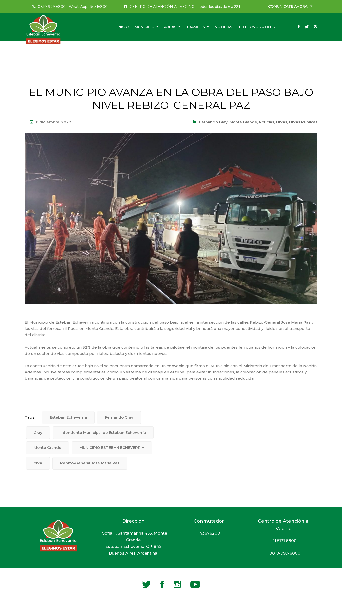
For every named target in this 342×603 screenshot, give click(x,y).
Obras (281, 122)
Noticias (266, 122)
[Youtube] (195, 584)
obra (38, 463)
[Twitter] (307, 27)
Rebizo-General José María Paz (90, 463)
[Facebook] (299, 27)
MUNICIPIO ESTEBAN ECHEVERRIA (111, 447)
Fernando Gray (213, 122)
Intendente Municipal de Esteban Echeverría (103, 432)
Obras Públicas (303, 122)
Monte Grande (243, 122)
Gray (38, 432)
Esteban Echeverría (68, 417)
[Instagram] (315, 27)
